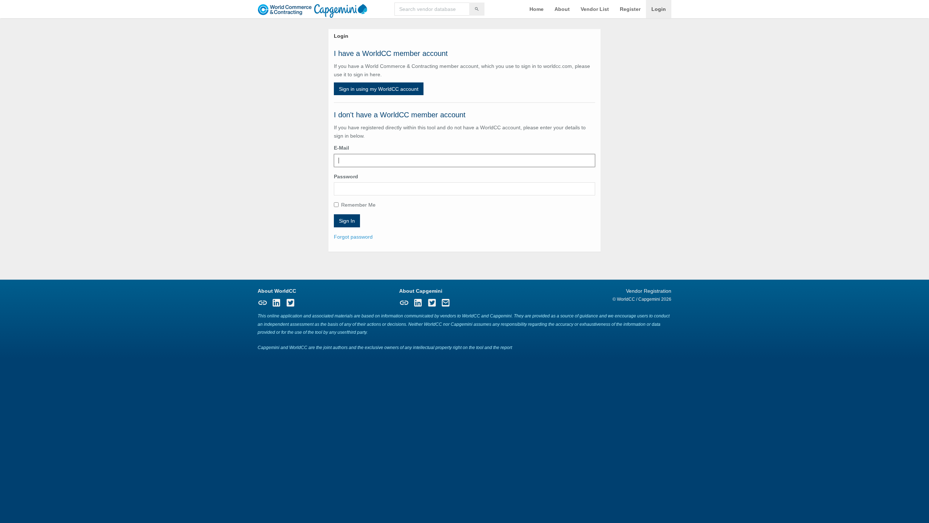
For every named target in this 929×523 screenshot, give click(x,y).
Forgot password (353, 237)
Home (536, 9)
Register (630, 9)
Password (346, 176)
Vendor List (595, 9)
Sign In (347, 221)
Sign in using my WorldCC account (378, 89)
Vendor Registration (648, 291)
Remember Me (358, 205)
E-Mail (341, 148)
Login (658, 9)
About (562, 9)
